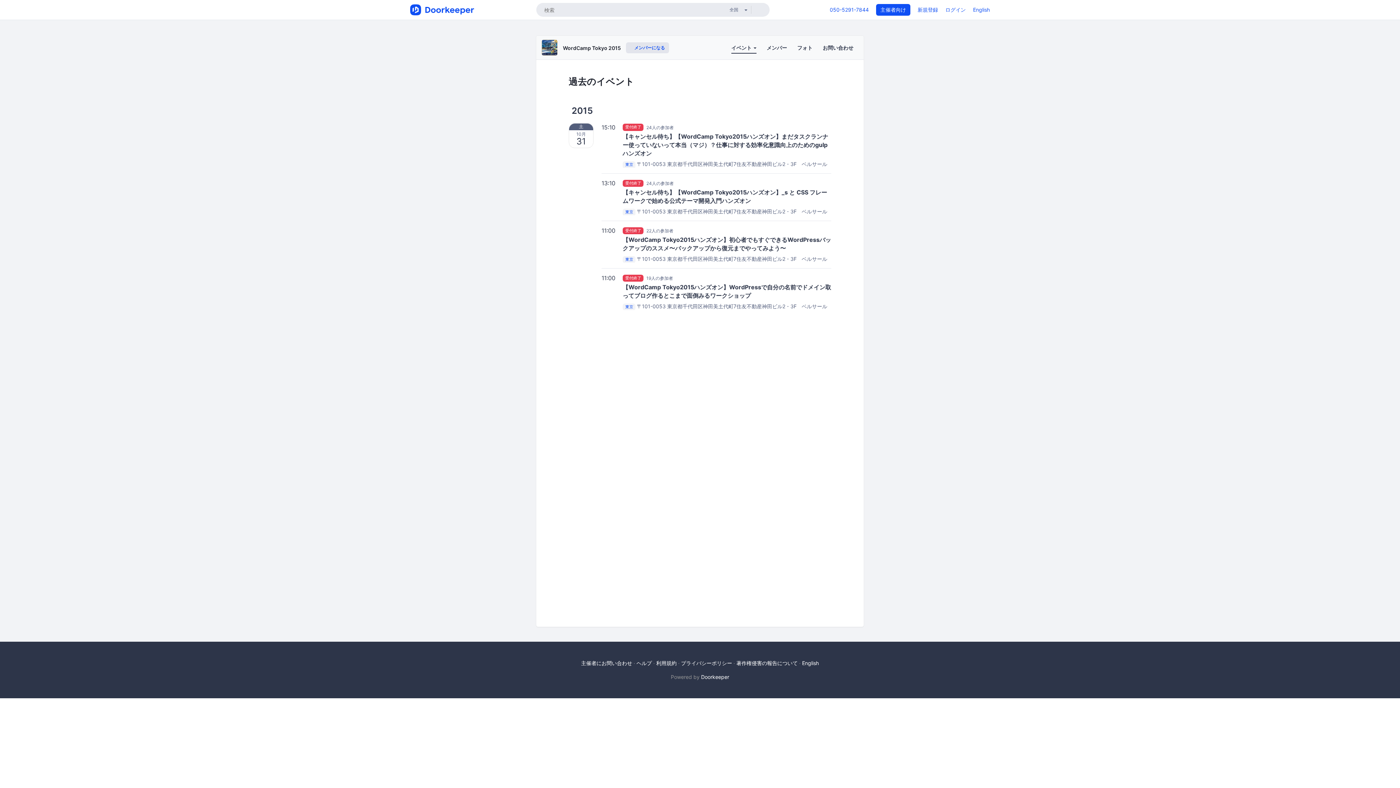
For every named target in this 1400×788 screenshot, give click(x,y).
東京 (629, 164)
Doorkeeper (715, 677)
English (981, 10)
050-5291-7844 (849, 10)
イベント (742, 48)
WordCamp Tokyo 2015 (592, 48)
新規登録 (928, 10)
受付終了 (633, 127)
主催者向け (893, 10)
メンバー (777, 48)
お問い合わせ (838, 48)
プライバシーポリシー (706, 663)
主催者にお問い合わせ (606, 663)
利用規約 (666, 663)
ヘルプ (644, 663)
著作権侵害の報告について (767, 663)
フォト (805, 48)
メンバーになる (649, 47)
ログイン (955, 10)
